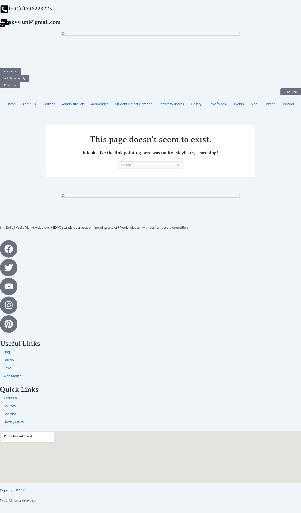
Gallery (196, 104)
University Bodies (171, 104)
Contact (288, 104)
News (7, 368)
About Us (29, 104)
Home (11, 104)
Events (239, 104)
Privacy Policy (13, 422)
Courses (49, 104)
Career (269, 104)
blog (254, 104)
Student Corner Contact (133, 104)
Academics (99, 104)
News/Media (218, 104)
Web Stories (12, 376)
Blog (6, 352)
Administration (73, 104)
